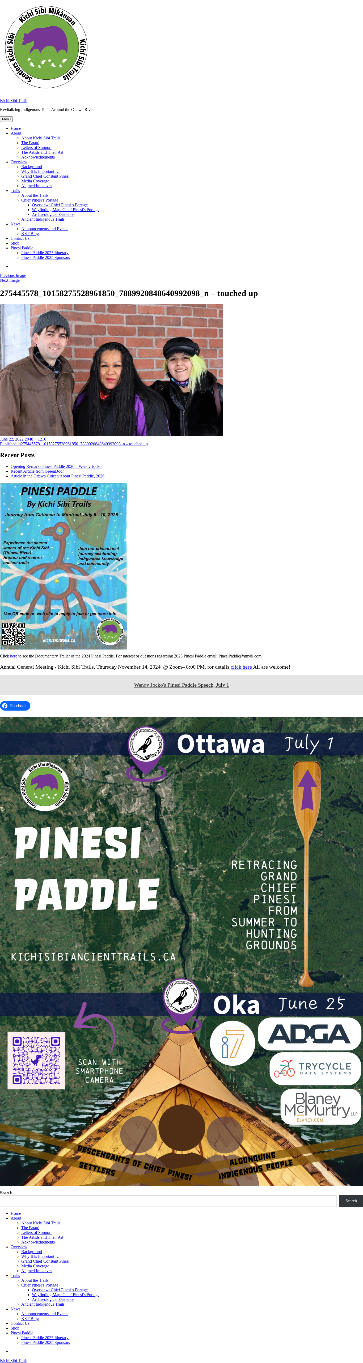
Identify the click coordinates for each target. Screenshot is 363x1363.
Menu (6, 119)
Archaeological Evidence (53, 214)
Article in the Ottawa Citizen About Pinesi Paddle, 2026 (57, 476)
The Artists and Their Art (42, 152)
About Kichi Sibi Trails (40, 138)
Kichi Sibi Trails (13, 100)
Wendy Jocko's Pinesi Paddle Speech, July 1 (181, 685)
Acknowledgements (38, 157)
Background (31, 166)
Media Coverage (35, 181)
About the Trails (34, 195)
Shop (15, 243)
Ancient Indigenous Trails (43, 219)
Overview (19, 162)
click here (242, 667)
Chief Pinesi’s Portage (39, 200)
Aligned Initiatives (36, 185)
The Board (30, 142)
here (14, 656)
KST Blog (30, 233)
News (15, 224)
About (16, 133)
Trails (15, 190)
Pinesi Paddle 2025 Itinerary (45, 252)
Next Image (10, 280)
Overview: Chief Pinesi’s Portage (60, 205)
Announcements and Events (44, 229)
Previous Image (13, 275)
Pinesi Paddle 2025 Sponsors (45, 257)
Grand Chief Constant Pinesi (45, 176)
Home (16, 128)
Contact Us (20, 238)
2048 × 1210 (35, 439)
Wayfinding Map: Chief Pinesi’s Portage (65, 209)
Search (6, 1192)
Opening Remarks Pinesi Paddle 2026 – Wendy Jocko (56, 466)
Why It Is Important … (40, 171)
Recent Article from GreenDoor (37, 471)
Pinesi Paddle (22, 248)
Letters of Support (36, 147)
